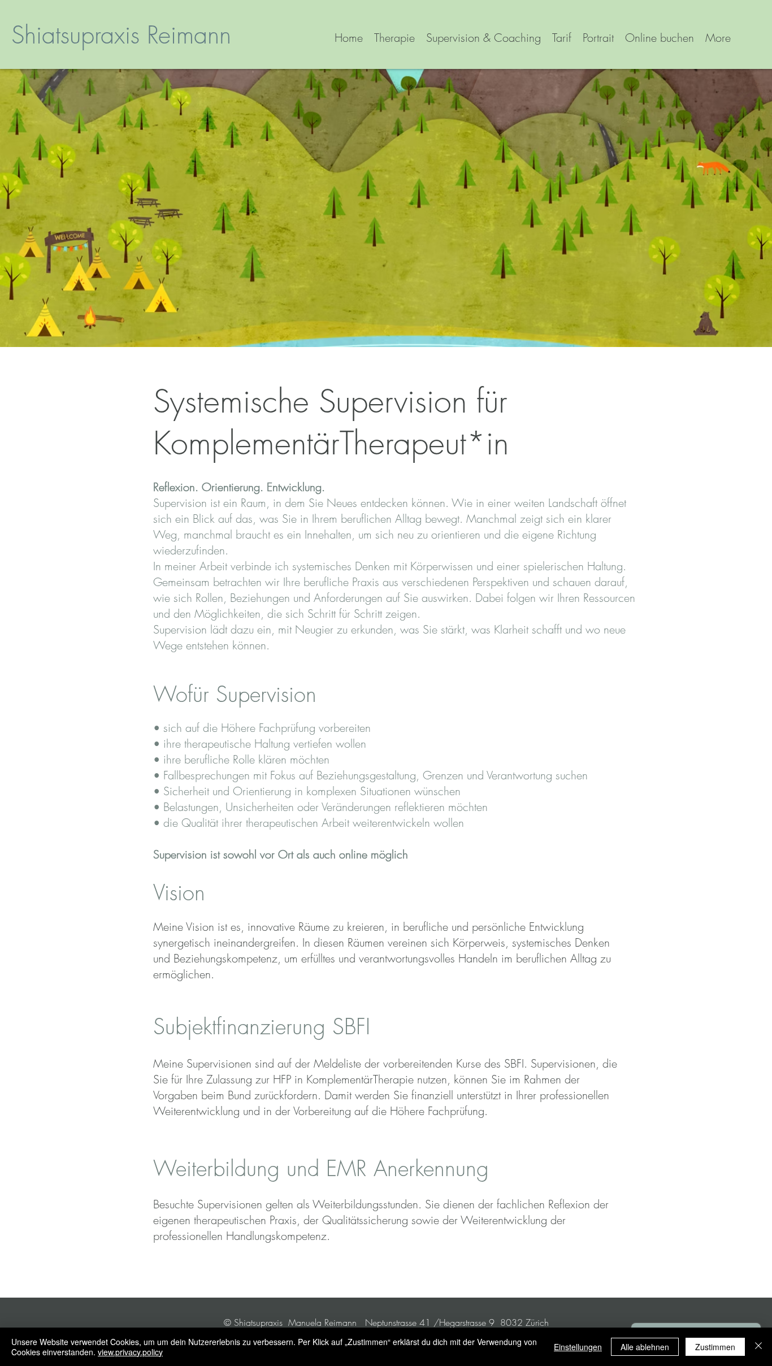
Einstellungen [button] (578, 1346)
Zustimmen (715, 1346)
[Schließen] (758, 1347)
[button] (483, 37)
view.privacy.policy (130, 1352)
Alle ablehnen (645, 1346)
